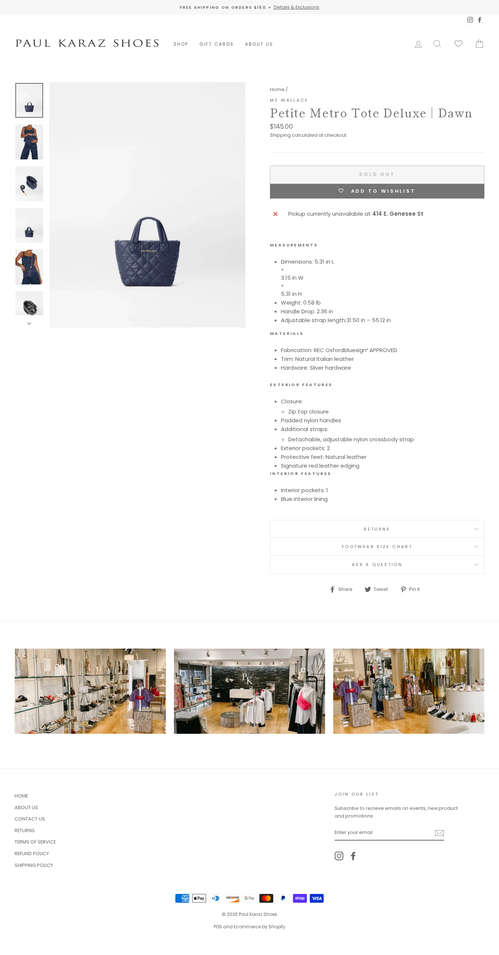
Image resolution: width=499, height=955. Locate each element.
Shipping (280, 135)
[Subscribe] (439, 833)
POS (218, 927)
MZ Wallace (289, 100)
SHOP (181, 44)
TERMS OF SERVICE (35, 842)
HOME (21, 796)
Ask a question (377, 564)
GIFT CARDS (216, 44)
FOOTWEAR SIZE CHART (377, 547)
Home (277, 89)
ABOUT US (259, 44)
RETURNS (377, 529)
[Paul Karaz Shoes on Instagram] (339, 856)
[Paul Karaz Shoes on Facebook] (353, 856)
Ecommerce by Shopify (259, 927)
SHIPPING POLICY (34, 865)
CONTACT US (30, 819)
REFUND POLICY (32, 853)
